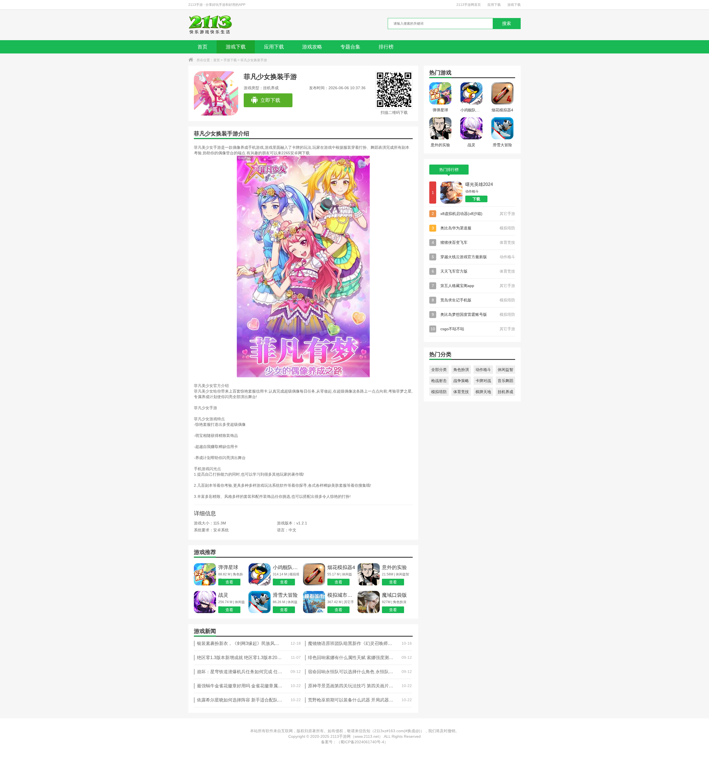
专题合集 (350, 47)
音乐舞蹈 (505, 380)
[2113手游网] (214, 25)
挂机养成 (505, 392)
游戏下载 (514, 5)
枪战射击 (439, 380)
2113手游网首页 (468, 5)
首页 (202, 47)
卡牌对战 (483, 380)
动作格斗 (483, 369)
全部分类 (439, 369)
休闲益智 (505, 369)
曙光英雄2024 (479, 184)
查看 (229, 582)
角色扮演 (461, 369)
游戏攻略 (312, 47)
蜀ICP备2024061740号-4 (362, 742)
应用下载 (494, 5)
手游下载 (230, 60)
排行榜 (386, 47)
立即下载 (270, 100)
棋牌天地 (483, 392)
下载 (476, 199)
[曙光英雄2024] (451, 192)
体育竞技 (461, 392)
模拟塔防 (439, 392)
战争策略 (461, 380)
